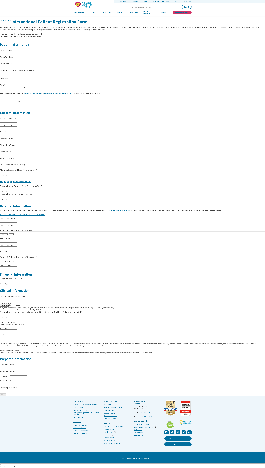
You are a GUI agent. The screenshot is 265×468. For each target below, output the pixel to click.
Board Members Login (142, 424)
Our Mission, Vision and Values (114, 426)
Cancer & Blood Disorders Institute (85, 405)
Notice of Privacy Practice (32, 93)
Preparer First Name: (7, 371)
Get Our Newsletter (179, 438)
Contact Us (187, 1)
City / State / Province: (8, 125)
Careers (145, 1)
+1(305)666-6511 (144, 412)
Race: (2, 85)
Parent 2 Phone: (5, 265)
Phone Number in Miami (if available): (12, 165)
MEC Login (138, 430)
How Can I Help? (109, 429)
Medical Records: (5, 303)
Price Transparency (110, 416)
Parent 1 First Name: (7, 225)
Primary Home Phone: (8, 145)
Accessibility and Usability (110, 455)
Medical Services (79, 12)
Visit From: (4, 328)
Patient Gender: (6, 64)
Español (135, 1)
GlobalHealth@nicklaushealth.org (119, 210)
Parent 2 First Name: (7, 252)
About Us (164, 12)
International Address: (8, 118)
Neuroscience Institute (81, 410)
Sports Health (78, 417)
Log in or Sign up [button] (5, 20)
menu (2, 16)
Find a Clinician (107, 12)
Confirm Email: (5, 381)
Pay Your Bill (108, 405)
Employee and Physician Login (144, 427)
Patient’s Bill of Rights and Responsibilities (58, 93)
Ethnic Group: (5, 79)
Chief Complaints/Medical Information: (13, 296)
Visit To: (3, 335)
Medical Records (109, 413)
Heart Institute (78, 407)
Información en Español (91, 455)
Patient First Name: (7, 57)
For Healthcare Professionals (161, 1)
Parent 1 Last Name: (7, 218)
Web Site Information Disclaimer (153, 455)
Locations (93, 12)
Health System (109, 432)
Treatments (134, 12)
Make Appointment (182, 12)
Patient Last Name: (7, 50)
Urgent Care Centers (80, 425)
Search (186, 7)
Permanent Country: (7, 139)
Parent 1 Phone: (5, 238)
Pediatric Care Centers (80, 430)
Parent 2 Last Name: (7, 245)
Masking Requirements (174, 455)
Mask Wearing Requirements (113, 443)
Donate (177, 1)
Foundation (108, 435)
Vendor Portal (139, 433)
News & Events (109, 438)
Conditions (121, 12)
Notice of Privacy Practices (131, 455)
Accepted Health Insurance (113, 407)
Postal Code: (4, 132)
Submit (3, 395)
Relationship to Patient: (8, 388)
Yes (3, 176)
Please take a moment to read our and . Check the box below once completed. (50, 93)
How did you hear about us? (10, 102)
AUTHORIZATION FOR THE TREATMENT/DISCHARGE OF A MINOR (22, 215)
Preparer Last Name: (7, 365)
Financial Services (110, 410)
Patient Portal (138, 435)
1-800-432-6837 (123, 1)
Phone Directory (109, 440)
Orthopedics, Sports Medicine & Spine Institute (86, 413)
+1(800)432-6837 (146, 416)
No (7, 176)
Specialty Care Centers (81, 433)
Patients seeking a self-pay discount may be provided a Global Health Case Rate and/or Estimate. (128, 345)
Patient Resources (146, 12)
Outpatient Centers (79, 428)
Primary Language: (7, 158)
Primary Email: (5, 152)
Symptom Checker (110, 418)
